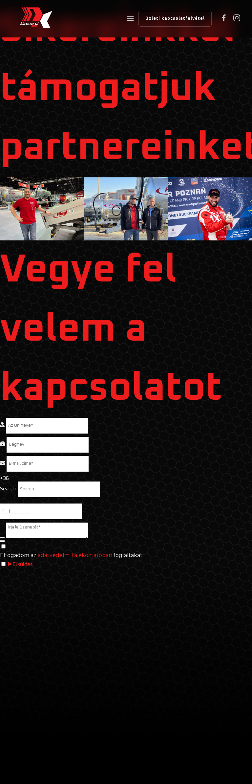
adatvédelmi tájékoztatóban (75, 555)
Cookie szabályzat (119, 709)
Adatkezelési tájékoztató (187, 709)
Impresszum (126, 721)
